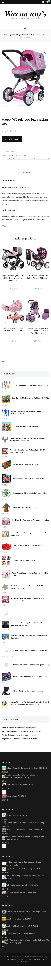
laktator (8, 159)
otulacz (14, 159)
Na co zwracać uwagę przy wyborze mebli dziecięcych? (21, 731)
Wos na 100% (26, 13)
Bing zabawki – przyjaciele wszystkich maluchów (19, 739)
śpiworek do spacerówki (26, 159)
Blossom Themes (25, 959)
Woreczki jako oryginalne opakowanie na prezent (19, 728)
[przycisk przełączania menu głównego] (25, 28)
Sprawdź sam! (11, 139)
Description (26, 172)
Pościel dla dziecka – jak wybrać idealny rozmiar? (19, 735)
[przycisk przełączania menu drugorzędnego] (3, 2)
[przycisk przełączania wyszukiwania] (43, 2)
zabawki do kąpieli (42, 159)
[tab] (26, 172)
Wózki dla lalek (20, 155)
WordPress (25, 962)
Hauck (12, 155)
